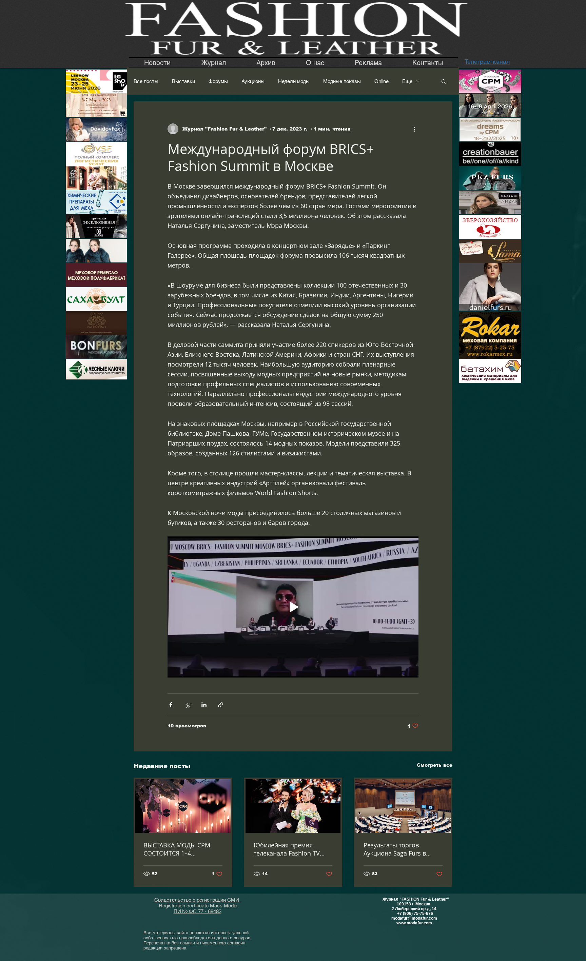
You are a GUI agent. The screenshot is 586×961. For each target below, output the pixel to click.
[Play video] (293, 607)
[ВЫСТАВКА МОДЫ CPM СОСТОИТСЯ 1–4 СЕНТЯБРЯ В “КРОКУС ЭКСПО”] (183, 806)
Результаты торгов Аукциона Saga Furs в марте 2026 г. (395, 849)
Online (381, 81)
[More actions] (414, 129)
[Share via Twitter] (187, 705)
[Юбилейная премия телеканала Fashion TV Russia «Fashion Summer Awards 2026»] (293, 806)
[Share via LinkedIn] (204, 705)
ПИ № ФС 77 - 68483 (197, 911)
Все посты (146, 81)
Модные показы (342, 81)
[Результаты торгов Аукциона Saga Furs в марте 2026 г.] (403, 806)
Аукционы (253, 81)
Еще (407, 81)
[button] (444, 81)
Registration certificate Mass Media (197, 905)
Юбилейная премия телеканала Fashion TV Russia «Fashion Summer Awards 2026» (290, 849)
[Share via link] (220, 705)
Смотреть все (434, 765)
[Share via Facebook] (171, 705)
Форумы (218, 81)
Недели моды (294, 81)
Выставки (183, 81)
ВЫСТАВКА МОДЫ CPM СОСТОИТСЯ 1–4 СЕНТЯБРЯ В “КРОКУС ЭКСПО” (176, 849)
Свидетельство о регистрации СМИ (197, 900)
